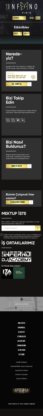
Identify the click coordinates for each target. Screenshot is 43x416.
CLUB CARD (21, 350)
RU (30, 13)
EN (26, 13)
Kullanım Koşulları (21, 374)
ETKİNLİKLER (21, 337)
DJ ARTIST (21, 332)
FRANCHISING (21, 346)
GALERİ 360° (22, 341)
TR (22, 13)
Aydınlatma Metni (21, 370)
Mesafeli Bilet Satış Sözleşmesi (21, 366)
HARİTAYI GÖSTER (21, 304)
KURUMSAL (21, 328)
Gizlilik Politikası (21, 362)
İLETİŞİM (21, 355)
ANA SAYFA (21, 323)
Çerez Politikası (21, 378)
